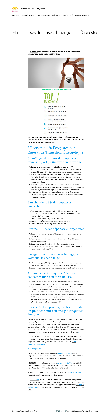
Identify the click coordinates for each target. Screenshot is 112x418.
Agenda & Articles (27, 15)
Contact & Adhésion (82, 15)
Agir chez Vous (43, 15)
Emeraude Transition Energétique (32, 9)
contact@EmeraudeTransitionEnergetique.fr (83, 411)
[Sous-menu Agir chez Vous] (49, 15)
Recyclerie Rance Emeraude (68, 332)
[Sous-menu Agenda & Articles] (35, 15)
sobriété (34, 51)
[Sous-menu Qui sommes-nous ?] (67, 15)
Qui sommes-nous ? (59, 15)
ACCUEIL (15, 15)
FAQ (71, 15)
